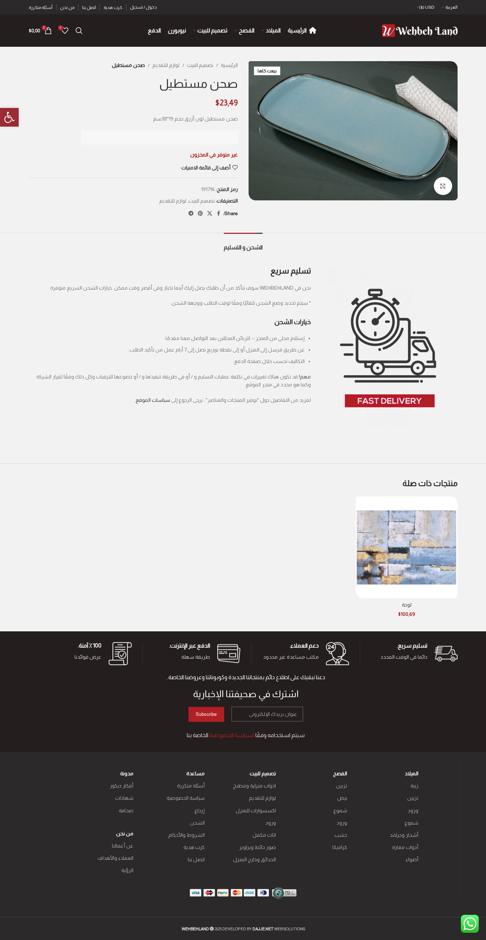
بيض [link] (342, 798)
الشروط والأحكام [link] (186, 835)
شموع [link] (411, 823)
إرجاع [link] (200, 810)
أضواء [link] (412, 859)
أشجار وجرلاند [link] (404, 835)
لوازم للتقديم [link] (166, 65)
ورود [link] (413, 810)
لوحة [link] (407, 605)
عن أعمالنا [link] (122, 846)
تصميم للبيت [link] (200, 65)
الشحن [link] (197, 823)
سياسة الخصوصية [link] (186, 798)
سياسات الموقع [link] (153, 400)
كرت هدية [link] (194, 847)
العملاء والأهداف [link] (115, 858)
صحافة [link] (126, 810)
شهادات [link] (124, 798)
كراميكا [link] (339, 847)
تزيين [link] (412, 798)
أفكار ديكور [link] (121, 786)
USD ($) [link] (427, 7)
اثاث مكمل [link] (264, 835)
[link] (9, 117)
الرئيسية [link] (229, 65)
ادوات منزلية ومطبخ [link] (254, 786)
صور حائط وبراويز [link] (257, 847)
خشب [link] (341, 835)
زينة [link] (414, 786)
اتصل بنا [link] (196, 859)
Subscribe (206, 714)
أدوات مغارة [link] (405, 847)
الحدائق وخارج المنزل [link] (254, 859)
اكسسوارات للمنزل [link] (256, 810)
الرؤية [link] (127, 870)
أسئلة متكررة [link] (191, 786)
